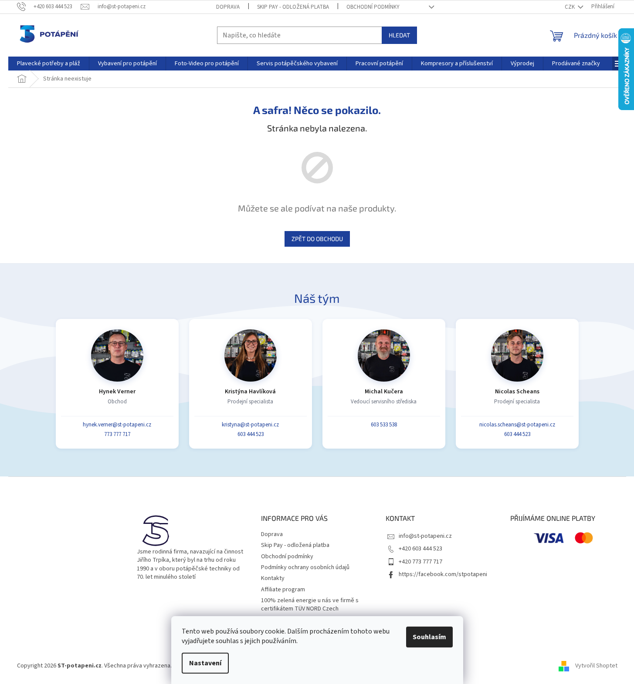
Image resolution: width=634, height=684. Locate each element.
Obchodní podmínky (373, 7)
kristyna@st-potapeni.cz (250, 425)
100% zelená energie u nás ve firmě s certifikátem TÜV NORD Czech (310, 604)
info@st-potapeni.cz (425, 536)
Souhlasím (429, 637)
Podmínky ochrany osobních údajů (305, 567)
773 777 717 (117, 434)
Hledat (399, 35)
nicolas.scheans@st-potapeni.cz (517, 425)
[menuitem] (48, 63)
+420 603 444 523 (420, 548)
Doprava (228, 7)
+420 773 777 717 (420, 561)
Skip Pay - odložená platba (293, 7)
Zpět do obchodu (317, 238)
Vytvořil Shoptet (596, 665)
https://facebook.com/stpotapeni (443, 574)
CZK (570, 7)
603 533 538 (384, 425)
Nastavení (205, 663)
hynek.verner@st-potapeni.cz (117, 425)
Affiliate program (283, 589)
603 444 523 (250, 434)
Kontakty (273, 578)
